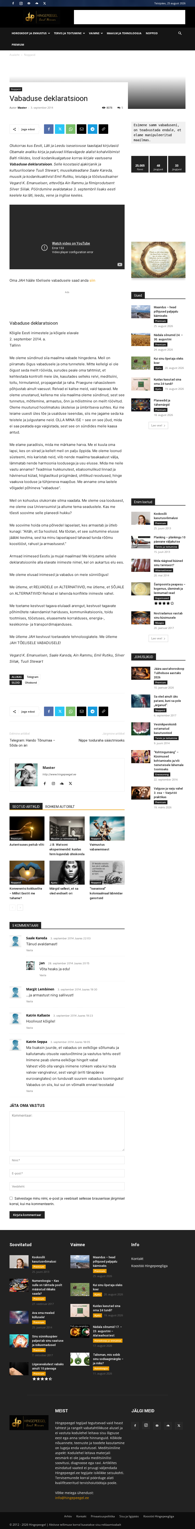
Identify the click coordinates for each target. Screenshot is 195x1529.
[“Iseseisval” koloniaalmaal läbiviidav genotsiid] (107, 873)
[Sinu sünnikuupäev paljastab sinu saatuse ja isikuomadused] (19, 1340)
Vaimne (94, 33)
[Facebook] (13, 3)
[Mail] (28, 3)
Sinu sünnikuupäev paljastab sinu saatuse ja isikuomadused (47, 1341)
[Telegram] (92, 129)
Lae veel (156, 425)
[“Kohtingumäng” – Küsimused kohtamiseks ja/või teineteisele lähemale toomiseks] (140, 756)
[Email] (81, 129)
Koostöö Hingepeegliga (149, 1266)
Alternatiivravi (163, 570)
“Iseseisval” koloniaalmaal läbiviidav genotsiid (106, 893)
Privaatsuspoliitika (103, 1516)
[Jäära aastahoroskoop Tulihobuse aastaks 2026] (140, 673)
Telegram (33, 677)
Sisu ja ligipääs (129, 1516)
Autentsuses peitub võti (27, 844)
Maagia (159, 622)
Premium (18, 44)
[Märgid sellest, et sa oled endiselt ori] (66, 873)
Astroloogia (101, 1368)
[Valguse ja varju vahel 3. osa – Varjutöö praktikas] (140, 793)
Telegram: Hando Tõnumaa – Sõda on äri (32, 743)
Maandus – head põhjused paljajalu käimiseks (166, 312)
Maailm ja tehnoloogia (124, 33)
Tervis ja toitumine (68, 33)
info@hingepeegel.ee (72, 1497)
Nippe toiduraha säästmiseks (102, 740)
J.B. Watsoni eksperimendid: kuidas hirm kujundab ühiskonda (66, 849)
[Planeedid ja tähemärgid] (140, 404)
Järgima (158, 157)
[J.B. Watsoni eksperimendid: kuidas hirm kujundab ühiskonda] (66, 828)
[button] (179, 33)
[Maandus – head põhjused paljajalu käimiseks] (140, 311)
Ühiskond (31, 682)
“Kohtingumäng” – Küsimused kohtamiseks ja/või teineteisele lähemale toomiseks (169, 761)
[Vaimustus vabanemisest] (107, 828)
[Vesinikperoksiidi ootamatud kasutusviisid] (140, 728)
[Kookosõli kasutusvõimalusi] (140, 518)
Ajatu (54, 882)
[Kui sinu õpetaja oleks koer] (140, 363)
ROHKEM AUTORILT (60, 807)
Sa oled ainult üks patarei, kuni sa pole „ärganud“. (167, 701)
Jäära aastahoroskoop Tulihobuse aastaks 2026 (169, 673)
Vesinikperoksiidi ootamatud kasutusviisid (165, 729)
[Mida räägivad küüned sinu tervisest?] (140, 565)
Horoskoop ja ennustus (29, 33)
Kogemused (162, 598)
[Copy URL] (103, 129)
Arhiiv (68, 1516)
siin (92, 280)
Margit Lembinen (40, 989)
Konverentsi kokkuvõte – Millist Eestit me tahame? (26, 893)
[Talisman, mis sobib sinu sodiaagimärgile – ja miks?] (79, 1359)
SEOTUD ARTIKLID (26, 807)
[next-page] (20, 908)
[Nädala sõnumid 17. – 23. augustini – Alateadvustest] (79, 1331)
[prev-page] (12, 908)
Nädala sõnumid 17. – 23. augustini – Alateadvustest (107, 1331)
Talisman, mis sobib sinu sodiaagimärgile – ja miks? (108, 1359)
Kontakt (137, 1258)
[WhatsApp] (70, 129)
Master (22, 107)
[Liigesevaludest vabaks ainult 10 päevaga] (19, 1368)
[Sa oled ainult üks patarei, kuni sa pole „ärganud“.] (140, 701)
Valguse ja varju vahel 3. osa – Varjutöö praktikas (168, 793)
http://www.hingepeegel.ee (59, 774)
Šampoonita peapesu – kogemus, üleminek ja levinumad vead (169, 589)
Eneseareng (162, 774)
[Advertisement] (129, 17)
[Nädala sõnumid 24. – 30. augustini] (140, 339)
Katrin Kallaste (38, 1015)
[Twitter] (44, 3)
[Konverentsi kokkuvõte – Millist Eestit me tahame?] (27, 873)
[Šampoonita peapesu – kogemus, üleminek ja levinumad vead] (140, 588)
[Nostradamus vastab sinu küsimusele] (140, 617)
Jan (42, 963)
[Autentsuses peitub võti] (27, 828)
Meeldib (140, 157)
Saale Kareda (36, 938)
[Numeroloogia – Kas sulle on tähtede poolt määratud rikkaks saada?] (19, 1285)
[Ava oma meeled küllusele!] (19, 1317)
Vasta (29, 950)
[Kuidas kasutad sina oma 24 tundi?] (140, 384)
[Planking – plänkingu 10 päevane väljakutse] (140, 541)
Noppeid (152, 33)
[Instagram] (20, 3)
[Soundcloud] (36, 3)
